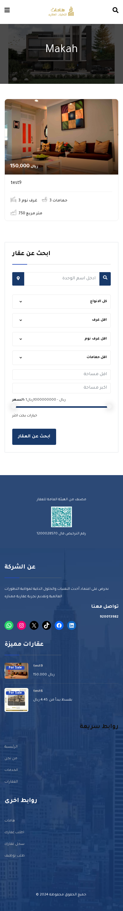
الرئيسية (11, 747)
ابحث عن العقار (34, 436)
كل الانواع (98, 302)
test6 (38, 691)
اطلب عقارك (14, 833)
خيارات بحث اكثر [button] (24, 416)
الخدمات (11, 770)
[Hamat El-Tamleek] (61, 12)
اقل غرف (99, 320)
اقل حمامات (97, 358)
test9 (16, 183)
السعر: (18, 400)
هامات (9, 821)
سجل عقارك (14, 844)
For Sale (15, 668)
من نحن (10, 759)
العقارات (11, 782)
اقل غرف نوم (95, 339)
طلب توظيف (14, 856)
